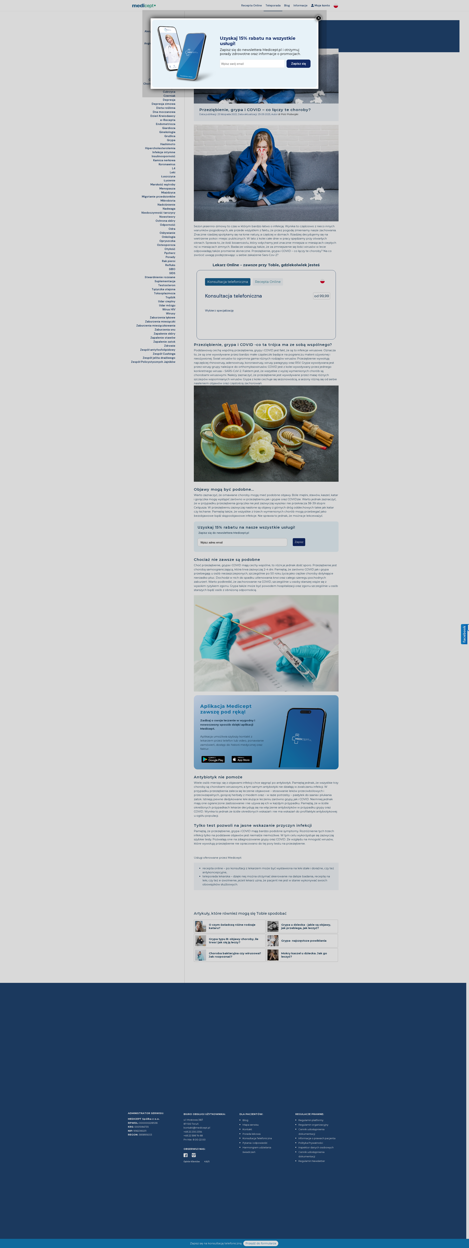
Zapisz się (298, 63)
